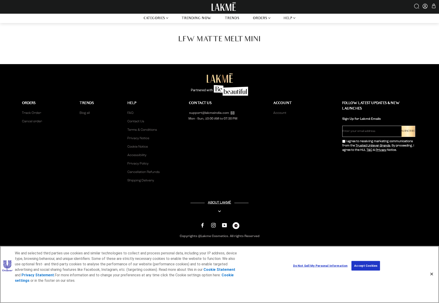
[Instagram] (213, 225)
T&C (369, 150)
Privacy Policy (138, 163)
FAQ (130, 113)
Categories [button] (154, 19)
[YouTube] (224, 225)
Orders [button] (260, 19)
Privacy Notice (138, 138)
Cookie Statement (219, 269)
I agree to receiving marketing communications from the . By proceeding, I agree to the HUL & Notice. (378, 146)
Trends (232, 19)
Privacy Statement (37, 275)
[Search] (417, 8)
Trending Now (196, 19)
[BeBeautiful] (236, 226)
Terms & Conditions (142, 129)
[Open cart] (434, 7)
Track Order (31, 113)
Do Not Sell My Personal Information (320, 265)
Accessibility (137, 155)
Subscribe (408, 131)
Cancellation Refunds (143, 172)
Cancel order (32, 121)
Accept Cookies (365, 265)
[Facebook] (202, 225)
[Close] (432, 274)
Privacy (381, 150)
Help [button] (288, 19)
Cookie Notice (137, 146)
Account (279, 113)
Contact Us (135, 121)
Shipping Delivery (140, 180)
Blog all (85, 113)
